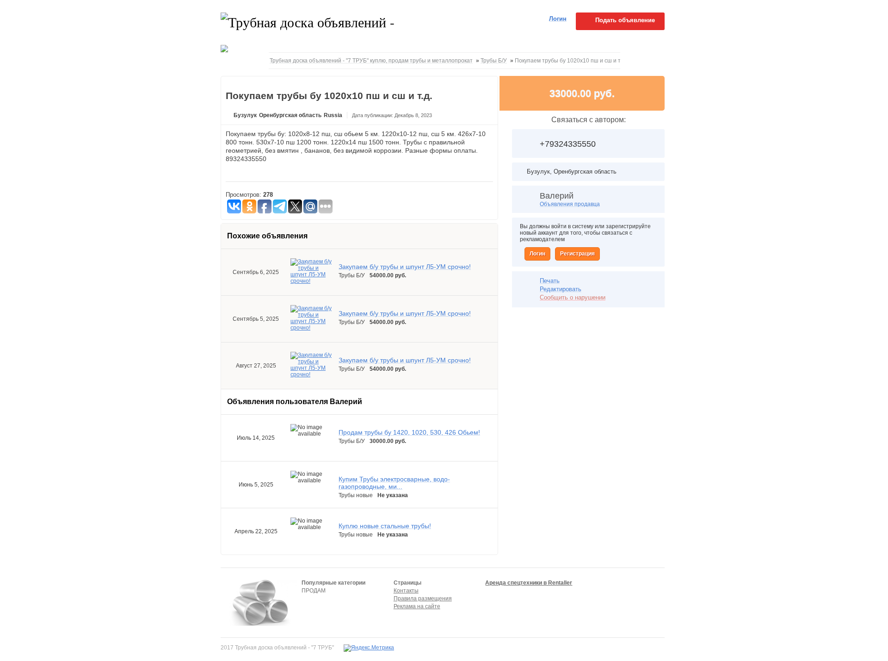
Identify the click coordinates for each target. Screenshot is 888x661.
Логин (537, 253)
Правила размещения (423, 598)
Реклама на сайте (417, 606)
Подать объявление (625, 20)
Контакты (406, 590)
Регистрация (577, 253)
